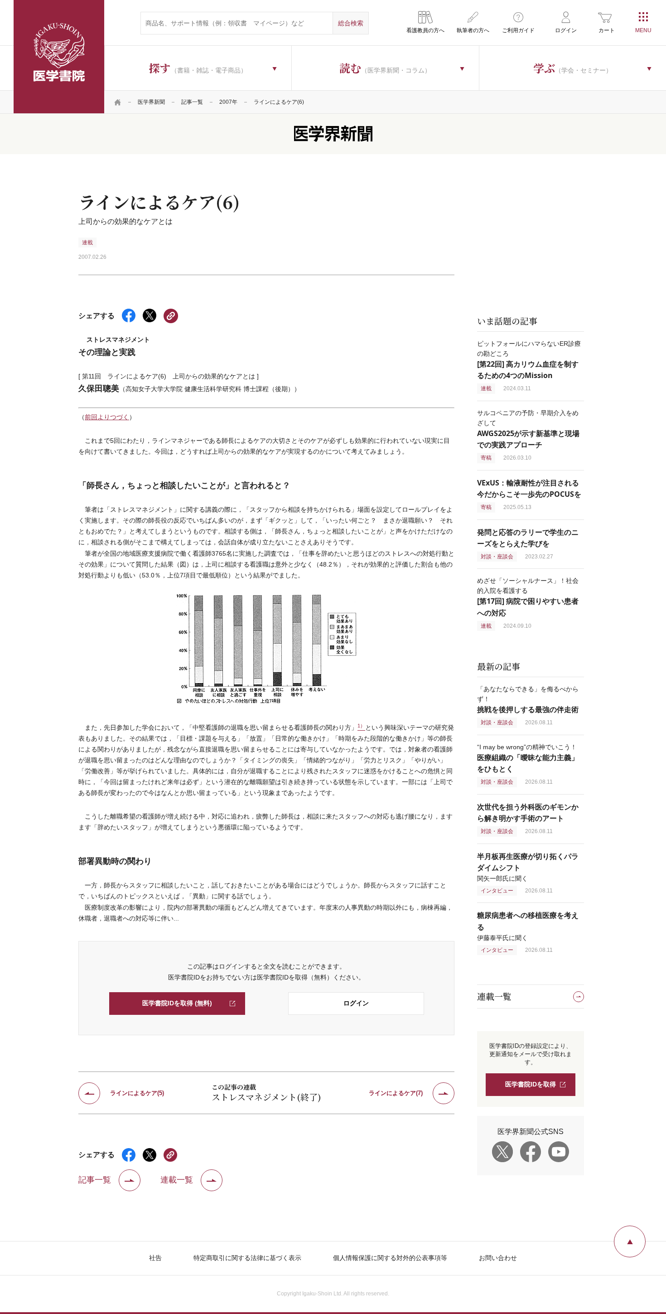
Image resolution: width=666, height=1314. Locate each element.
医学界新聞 (151, 102)
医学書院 (59, 56)
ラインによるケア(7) (396, 1093)
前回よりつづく (107, 417)
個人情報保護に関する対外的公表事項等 (390, 1257)
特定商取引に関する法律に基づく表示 (247, 1257)
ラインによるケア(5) (137, 1093)
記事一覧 (192, 102)
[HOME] (117, 102)
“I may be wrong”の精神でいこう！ (528, 758)
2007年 (228, 102)
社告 (155, 1257)
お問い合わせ (498, 1257)
